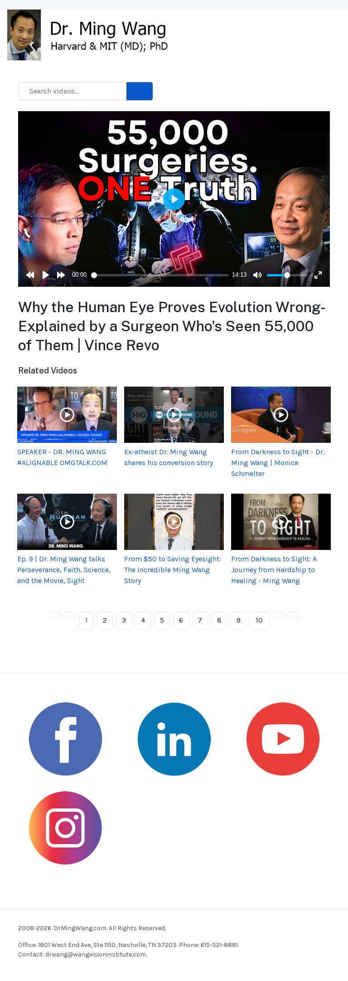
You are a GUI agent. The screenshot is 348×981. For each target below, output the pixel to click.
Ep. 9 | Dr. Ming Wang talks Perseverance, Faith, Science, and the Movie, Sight (64, 569)
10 (259, 620)
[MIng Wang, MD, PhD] (92, 34)
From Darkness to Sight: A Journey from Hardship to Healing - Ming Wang (274, 569)
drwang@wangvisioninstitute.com (95, 954)
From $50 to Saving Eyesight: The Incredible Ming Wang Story (172, 569)
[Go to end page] (293, 615)
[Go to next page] (278, 615)
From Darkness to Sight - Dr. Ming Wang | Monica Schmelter (277, 462)
